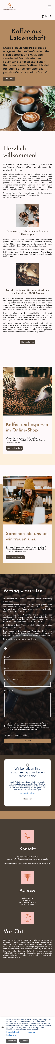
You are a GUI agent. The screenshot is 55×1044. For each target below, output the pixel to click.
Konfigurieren (11, 1035)
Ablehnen (24, 1041)
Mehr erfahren (27, 342)
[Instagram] (5, 648)
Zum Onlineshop (14, 448)
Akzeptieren (27, 799)
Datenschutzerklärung (27, 793)
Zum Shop (8, 79)
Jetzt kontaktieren (15, 557)
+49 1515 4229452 (31, 857)
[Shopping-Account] (50, 16)
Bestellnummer (11, 680)
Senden (27, 741)
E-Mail (7, 668)
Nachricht (8, 691)
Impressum (31, 1032)
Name (7, 657)
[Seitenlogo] (10, 6)
